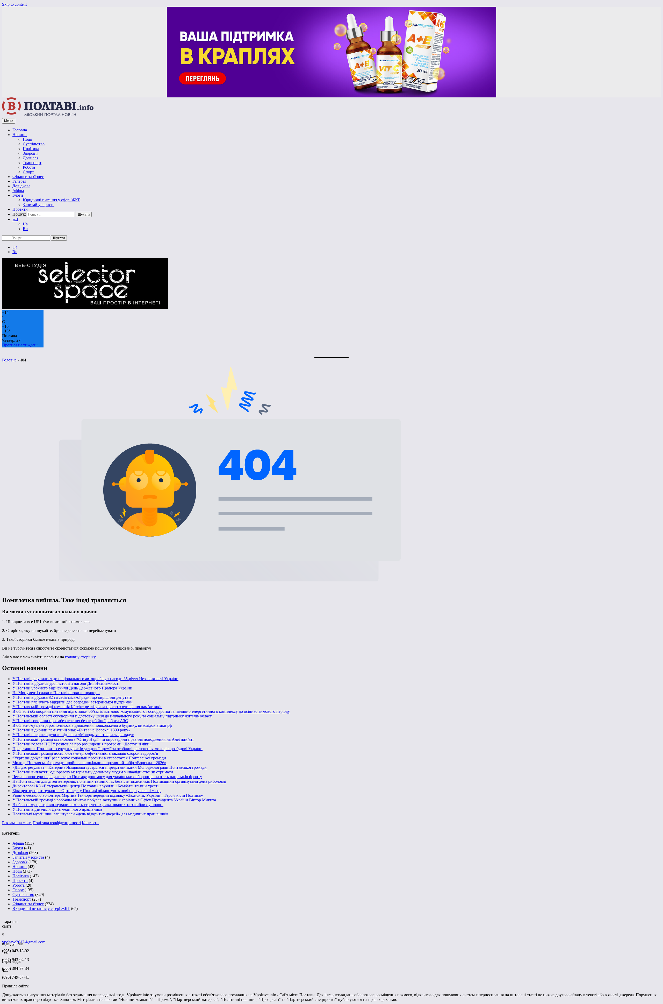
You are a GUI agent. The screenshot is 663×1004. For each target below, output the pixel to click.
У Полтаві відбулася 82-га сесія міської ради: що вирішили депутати (72, 697)
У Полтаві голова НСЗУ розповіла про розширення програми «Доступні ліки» (82, 744)
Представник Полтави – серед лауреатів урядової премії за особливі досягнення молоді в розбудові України (107, 748)
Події (27, 139)
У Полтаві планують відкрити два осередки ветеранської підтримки (72, 702)
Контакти (90, 823)
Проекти (20, 209)
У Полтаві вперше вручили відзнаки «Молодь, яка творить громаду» (73, 734)
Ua (25, 224)
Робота (29, 167)
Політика (31, 148)
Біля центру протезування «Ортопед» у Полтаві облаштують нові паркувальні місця (86, 790)
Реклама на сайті (17, 823)
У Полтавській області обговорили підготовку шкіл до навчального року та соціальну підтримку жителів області (112, 716)
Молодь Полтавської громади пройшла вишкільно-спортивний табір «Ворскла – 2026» (89, 762)
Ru (25, 228)
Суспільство (34, 144)
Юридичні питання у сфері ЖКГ (51, 200)
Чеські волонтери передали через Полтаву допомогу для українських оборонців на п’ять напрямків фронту (107, 776)
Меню (8, 121)
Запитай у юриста (38, 204)
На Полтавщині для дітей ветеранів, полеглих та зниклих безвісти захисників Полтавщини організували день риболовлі (119, 781)
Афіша (18, 190)
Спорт (28, 172)
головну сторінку (80, 657)
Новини (19, 134)
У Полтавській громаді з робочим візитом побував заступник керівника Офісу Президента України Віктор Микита (114, 800)
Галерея (19, 181)
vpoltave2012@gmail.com (23, 942)
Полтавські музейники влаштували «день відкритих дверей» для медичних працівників (90, 814)
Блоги (17, 195)
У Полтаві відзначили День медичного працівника (57, 809)
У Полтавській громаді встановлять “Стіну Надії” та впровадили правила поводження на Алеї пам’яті (102, 739)
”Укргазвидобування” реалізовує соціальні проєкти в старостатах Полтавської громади (89, 758)
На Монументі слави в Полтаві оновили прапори (56, 692)
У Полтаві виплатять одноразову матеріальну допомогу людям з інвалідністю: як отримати (92, 772)
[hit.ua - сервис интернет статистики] (3, 920)
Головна (19, 130)
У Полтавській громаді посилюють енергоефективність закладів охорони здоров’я (85, 753)
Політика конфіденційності (57, 823)
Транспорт (32, 162)
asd (15, 219)
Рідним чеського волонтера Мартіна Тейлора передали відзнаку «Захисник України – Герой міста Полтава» (107, 795)
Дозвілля (30, 158)
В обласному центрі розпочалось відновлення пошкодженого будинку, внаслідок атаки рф (92, 725)
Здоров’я (30, 153)
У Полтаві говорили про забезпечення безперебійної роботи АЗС (70, 720)
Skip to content (14, 4)
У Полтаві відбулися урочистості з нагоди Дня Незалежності (65, 683)
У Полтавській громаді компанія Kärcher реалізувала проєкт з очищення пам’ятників (87, 706)
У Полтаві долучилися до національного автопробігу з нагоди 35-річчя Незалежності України (95, 679)
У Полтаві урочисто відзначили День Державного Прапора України (72, 688)
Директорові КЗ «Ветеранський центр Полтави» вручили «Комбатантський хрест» (86, 786)
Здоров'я (19, 862)
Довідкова (21, 186)
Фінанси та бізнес (28, 176)
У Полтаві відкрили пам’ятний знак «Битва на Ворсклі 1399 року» (71, 730)
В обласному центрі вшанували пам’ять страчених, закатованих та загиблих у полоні (87, 804)
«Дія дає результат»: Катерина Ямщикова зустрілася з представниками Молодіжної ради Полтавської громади (109, 767)
